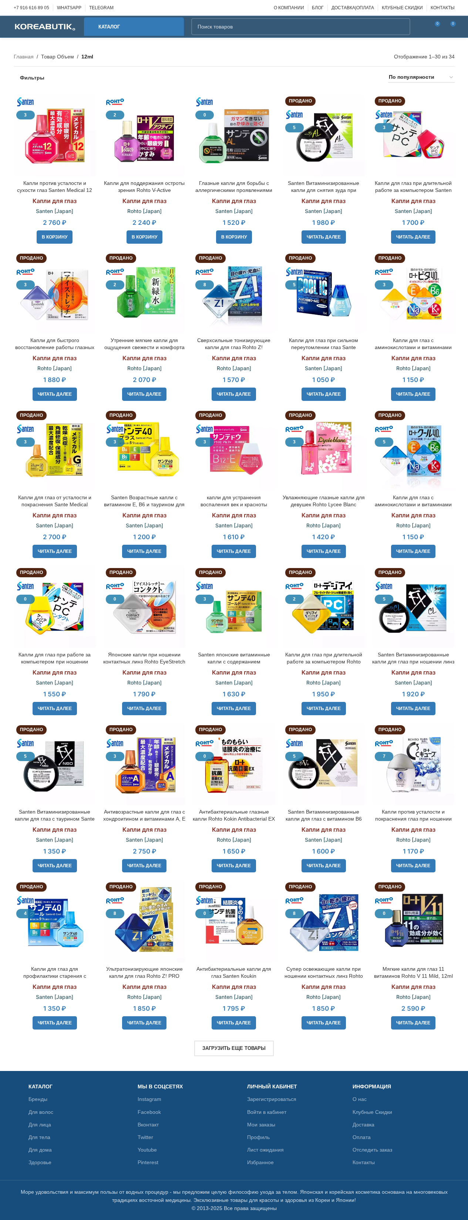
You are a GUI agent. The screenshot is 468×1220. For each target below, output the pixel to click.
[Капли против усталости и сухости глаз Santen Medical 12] (55, 135)
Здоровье (39, 1162)
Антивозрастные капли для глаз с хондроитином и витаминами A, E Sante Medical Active (144, 819)
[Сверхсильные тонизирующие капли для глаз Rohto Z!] (234, 292)
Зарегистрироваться (271, 1099)
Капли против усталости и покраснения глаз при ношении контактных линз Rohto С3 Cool (413, 819)
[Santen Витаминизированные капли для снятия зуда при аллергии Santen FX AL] (324, 135)
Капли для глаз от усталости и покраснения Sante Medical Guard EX (54, 504)
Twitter (145, 1137)
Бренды (37, 1099)
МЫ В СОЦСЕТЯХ (160, 1086)
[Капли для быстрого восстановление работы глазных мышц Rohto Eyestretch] (55, 292)
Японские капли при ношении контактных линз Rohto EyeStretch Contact (144, 662)
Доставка (363, 1125)
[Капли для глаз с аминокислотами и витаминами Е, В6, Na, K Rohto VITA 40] (413, 292)
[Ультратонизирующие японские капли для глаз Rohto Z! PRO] (144, 921)
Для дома (40, 1150)
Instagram (149, 1099)
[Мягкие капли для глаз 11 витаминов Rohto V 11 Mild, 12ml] (413, 921)
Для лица (39, 1125)
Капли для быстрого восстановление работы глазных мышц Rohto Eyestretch (54, 347)
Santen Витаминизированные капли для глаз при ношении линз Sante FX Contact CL (413, 662)
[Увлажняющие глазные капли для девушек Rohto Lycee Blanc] (324, 449)
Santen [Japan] (54, 211)
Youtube (147, 1150)
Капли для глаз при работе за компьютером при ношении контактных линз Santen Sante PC (54, 662)
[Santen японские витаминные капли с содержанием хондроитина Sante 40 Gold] (234, 606)
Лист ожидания (265, 1150)
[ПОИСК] (401, 26)
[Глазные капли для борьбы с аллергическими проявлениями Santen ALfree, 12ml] (234, 135)
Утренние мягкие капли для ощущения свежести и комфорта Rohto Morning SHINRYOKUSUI (144, 347)
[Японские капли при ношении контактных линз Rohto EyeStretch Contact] (144, 606)
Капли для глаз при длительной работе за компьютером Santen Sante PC (413, 190)
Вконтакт (148, 1125)
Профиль (258, 1137)
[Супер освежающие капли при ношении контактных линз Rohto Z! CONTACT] (324, 921)
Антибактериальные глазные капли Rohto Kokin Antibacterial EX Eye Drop (234, 819)
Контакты (364, 1162)
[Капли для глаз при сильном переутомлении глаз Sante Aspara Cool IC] (324, 292)
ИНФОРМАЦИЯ (372, 1086)
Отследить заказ (372, 1150)
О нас (360, 1099)
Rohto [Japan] (144, 211)
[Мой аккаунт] (420, 26)
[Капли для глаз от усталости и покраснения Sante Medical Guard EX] (55, 449)
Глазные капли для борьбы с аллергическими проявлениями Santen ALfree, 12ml (233, 190)
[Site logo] (45, 26)
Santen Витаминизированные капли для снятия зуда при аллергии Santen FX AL (323, 190)
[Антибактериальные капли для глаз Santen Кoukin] (234, 921)
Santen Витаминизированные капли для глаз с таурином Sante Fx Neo (55, 819)
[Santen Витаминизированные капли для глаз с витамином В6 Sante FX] (324, 764)
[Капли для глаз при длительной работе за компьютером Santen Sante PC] (413, 135)
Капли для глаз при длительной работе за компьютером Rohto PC (323, 662)
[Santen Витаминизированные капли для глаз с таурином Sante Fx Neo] (55, 764)
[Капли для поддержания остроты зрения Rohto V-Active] (144, 135)
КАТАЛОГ (40, 1086)
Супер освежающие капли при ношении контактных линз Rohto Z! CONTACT (323, 976)
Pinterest (148, 1162)
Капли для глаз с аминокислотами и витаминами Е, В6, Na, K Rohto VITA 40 (413, 347)
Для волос (40, 1112)
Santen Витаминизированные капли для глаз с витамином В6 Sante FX (324, 819)
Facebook (149, 1112)
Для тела (39, 1137)
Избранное (260, 1162)
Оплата (362, 1137)
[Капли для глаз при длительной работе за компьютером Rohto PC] (324, 606)
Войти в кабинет (266, 1112)
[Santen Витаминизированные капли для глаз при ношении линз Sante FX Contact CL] (413, 606)
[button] (55, 237)
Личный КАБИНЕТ (272, 1086)
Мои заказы (261, 1125)
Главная (24, 57)
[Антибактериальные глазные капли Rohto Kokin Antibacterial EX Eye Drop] (234, 764)
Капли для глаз (55, 201)
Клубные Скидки (372, 1112)
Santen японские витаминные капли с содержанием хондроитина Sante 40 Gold (234, 662)
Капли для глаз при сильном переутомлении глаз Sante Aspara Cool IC (323, 347)
